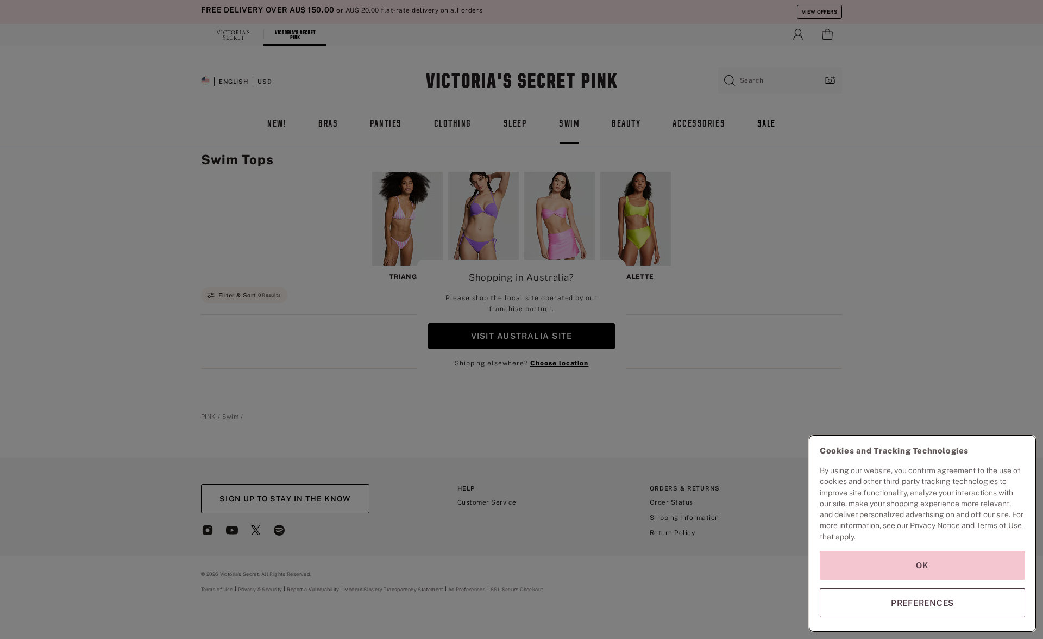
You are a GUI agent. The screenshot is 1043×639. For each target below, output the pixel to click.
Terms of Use (999, 525)
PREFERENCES (922, 602)
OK (922, 565)
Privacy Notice (935, 525)
